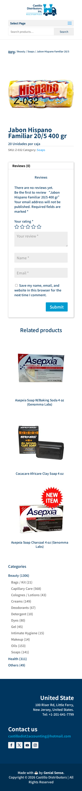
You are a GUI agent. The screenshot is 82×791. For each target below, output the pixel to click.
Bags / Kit (18, 582)
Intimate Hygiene (24, 632)
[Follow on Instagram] (35, 745)
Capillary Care (22, 588)
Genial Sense (53, 772)
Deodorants (20, 607)
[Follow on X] (19, 745)
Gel (13, 626)
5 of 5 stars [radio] (39, 226)
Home (11, 51)
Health (13, 658)
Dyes (15, 620)
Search (64, 32)
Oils (14, 645)
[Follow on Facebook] (11, 745)
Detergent (18, 613)
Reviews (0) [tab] (21, 165)
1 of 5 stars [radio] (16, 226)
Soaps (30, 51)
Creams (17, 601)
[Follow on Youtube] (27, 745)
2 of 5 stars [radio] (22, 226)
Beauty (21, 51)
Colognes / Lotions (25, 594)
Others (13, 665)
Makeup (17, 639)
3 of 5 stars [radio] (27, 226)
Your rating (23, 221)
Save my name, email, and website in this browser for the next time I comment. (37, 290)
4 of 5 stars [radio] (33, 226)
